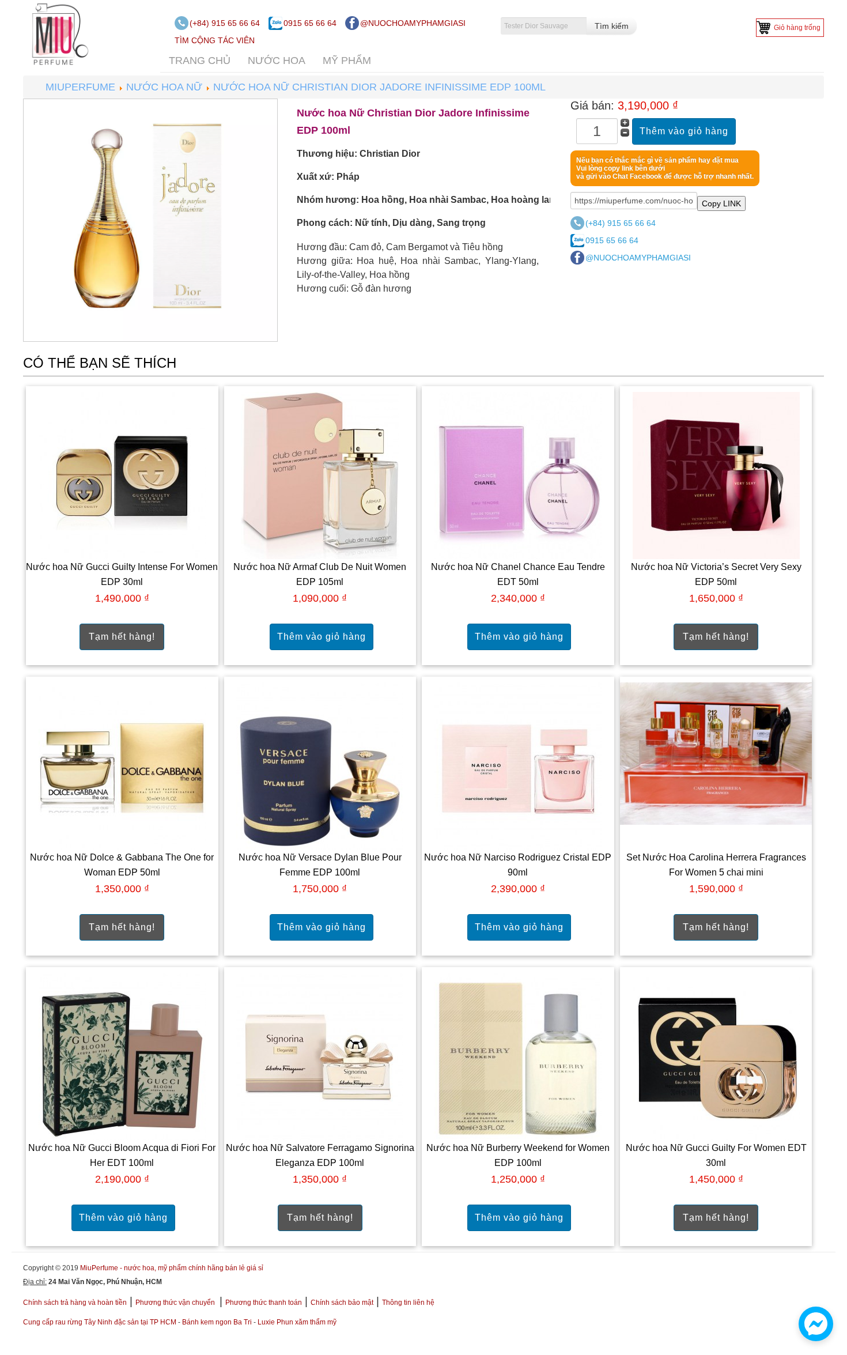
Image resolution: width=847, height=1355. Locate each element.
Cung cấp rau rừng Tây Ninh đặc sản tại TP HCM (99, 1322)
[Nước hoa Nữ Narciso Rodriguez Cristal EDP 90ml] (518, 766)
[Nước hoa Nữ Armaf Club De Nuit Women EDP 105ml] (320, 475)
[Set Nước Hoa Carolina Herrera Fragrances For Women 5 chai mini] (716, 753)
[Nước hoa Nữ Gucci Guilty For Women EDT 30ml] (716, 1056)
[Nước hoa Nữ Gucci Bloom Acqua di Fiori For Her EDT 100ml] (122, 1056)
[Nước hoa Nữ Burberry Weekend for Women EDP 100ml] (518, 1055)
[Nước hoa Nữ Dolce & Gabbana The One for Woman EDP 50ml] (122, 766)
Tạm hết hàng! (122, 636)
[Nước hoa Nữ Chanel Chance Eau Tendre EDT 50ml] (518, 475)
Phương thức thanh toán (263, 1303)
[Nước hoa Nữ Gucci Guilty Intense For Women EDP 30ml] (122, 475)
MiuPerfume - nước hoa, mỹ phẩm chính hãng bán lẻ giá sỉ (171, 1268)
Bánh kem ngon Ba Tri (217, 1322)
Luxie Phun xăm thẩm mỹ (297, 1322)
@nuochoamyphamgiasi (413, 23)
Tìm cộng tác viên (215, 40)
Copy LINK (721, 203)
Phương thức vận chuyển (176, 1303)
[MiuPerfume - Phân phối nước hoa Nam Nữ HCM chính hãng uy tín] (57, 33)
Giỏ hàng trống (797, 28)
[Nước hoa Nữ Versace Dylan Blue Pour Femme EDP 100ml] (319, 766)
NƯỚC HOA (276, 60)
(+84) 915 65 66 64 (225, 23)
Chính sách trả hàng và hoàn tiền (75, 1303)
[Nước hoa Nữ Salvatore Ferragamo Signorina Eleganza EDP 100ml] (319, 1056)
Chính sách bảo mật (342, 1303)
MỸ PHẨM (347, 60)
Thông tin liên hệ (408, 1303)
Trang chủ (199, 60)
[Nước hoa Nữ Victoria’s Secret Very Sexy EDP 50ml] (716, 475)
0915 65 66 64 (309, 23)
